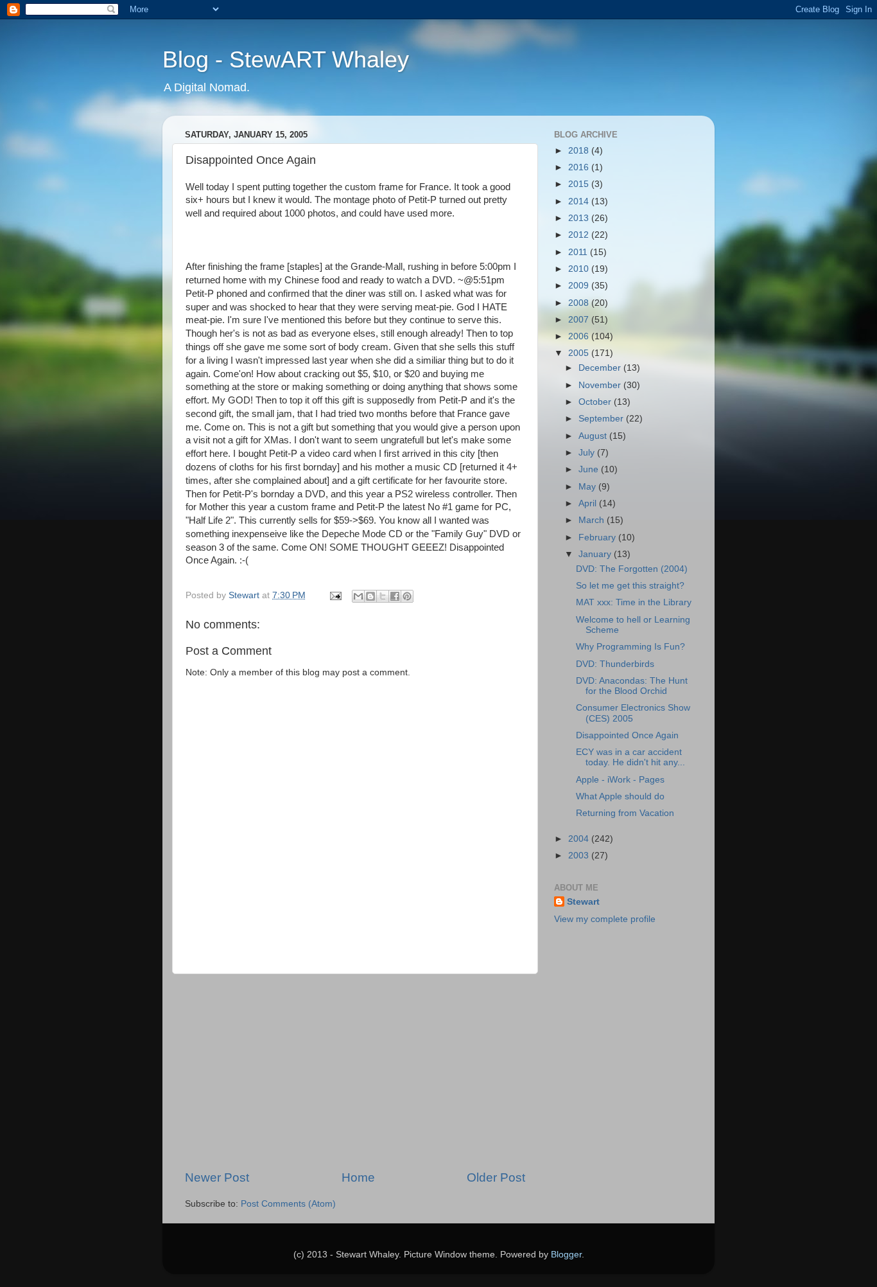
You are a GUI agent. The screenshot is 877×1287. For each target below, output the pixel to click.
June (589, 469)
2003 (579, 855)
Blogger (566, 1254)
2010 (579, 269)
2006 (579, 336)
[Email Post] (335, 595)
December (600, 368)
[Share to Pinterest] (407, 596)
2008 (579, 303)
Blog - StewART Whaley (285, 59)
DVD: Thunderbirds (615, 664)
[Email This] (358, 596)
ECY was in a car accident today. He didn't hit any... (630, 757)
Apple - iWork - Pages (620, 780)
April (588, 503)
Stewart (583, 902)
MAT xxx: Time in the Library (633, 602)
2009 (579, 285)
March (592, 520)
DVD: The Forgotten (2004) (632, 569)
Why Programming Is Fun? (630, 647)
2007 (579, 319)
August (593, 436)
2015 (579, 184)
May (588, 487)
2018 (579, 150)
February (598, 537)
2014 (579, 201)
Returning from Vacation (625, 813)
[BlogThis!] (370, 596)
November (600, 385)
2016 (579, 167)
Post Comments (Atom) (288, 1204)
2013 (579, 218)
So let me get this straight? (630, 585)
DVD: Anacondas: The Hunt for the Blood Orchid (632, 686)
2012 (579, 235)
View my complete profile (605, 919)
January (596, 554)
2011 (579, 252)
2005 (579, 353)
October (596, 402)
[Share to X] (382, 596)
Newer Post (217, 1177)
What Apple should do (620, 796)
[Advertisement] (355, 1071)
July (587, 452)
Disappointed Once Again (627, 735)
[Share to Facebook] (394, 596)
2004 (579, 839)
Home (358, 1177)
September (602, 418)
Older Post (496, 1177)
